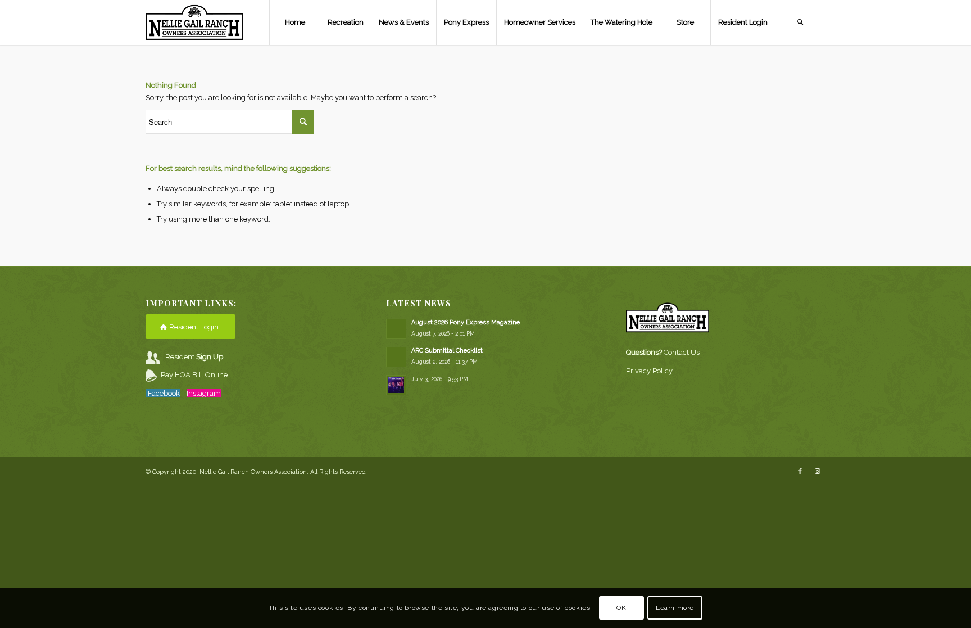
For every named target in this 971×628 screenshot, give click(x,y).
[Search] (800, 22)
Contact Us (682, 352)
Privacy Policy (649, 371)
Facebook (164, 393)
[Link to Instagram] (817, 471)
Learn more (675, 608)
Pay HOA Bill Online (194, 375)
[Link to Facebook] (800, 471)
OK (621, 608)
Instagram (204, 393)
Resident (194, 357)
